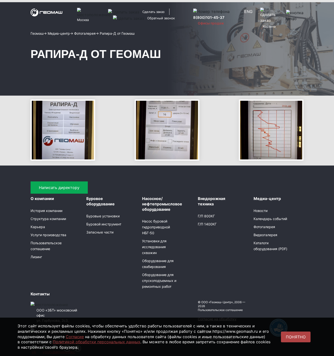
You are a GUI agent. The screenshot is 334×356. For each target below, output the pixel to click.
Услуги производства (48, 235)
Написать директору (59, 187)
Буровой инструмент (103, 224)
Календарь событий (270, 219)
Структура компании (48, 219)
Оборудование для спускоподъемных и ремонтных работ (159, 281)
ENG (248, 11)
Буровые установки (103, 216)
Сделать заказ (153, 12)
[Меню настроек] (167, 129)
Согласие (75, 336)
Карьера (38, 227)
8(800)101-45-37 (208, 17)
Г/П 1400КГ (207, 224)
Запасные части (99, 232)
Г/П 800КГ (206, 216)
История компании (46, 211)
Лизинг (36, 257)
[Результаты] (271, 129)
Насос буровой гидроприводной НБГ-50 (156, 227)
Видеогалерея (265, 235)
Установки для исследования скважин (154, 247)
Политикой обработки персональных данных (96, 341)
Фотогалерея (264, 227)
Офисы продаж (211, 23)
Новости (260, 211)
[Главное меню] (63, 129)
